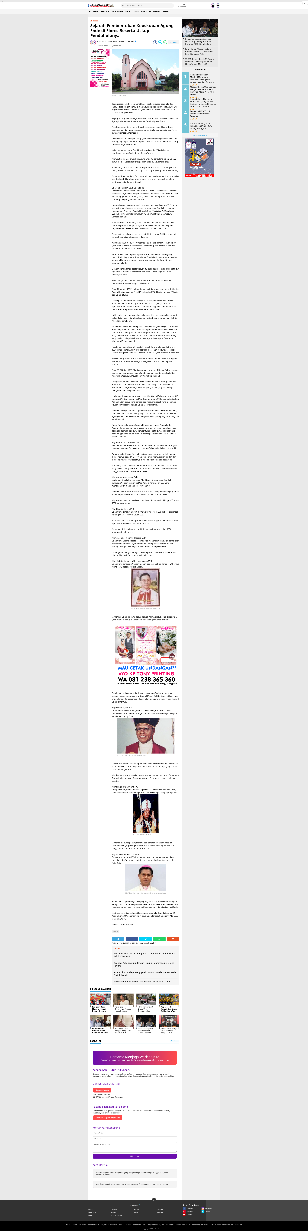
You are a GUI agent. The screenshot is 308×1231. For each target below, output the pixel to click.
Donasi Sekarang (102, 1090)
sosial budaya (117, 11)
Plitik (127, 11)
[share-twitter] (160, 42)
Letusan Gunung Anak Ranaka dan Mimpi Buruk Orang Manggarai (201, 126)
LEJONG (135, 11)
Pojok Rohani (154, 11)
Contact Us (76, 1224)
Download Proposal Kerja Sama (108, 1118)
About (68, 1224)
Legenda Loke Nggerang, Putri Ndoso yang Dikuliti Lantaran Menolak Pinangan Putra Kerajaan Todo (203, 103)
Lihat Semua (134, 1206)
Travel (113, 1213)
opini (90, 1216)
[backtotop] (154, 1200)
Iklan (84, 1224)
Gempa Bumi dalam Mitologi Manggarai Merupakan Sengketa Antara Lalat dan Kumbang (202, 79)
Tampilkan (174, 1041)
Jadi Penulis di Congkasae (98, 1224)
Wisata (144, 11)
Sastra (160, 1209)
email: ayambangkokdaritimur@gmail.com (203, 1224)
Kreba (95, 11)
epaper (160, 1213)
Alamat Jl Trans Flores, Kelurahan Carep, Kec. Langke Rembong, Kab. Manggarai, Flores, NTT (147, 1224)
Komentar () (174, 42)
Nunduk (166, 11)
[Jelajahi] (305, 3)
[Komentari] (173, 939)
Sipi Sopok (105, 11)
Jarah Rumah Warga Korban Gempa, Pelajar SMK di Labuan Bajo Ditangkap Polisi (199, 51)
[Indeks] (213, 5)
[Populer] (218, 5)
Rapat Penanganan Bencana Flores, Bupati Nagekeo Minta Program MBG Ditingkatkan (198, 41)
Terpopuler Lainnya (199, 135)
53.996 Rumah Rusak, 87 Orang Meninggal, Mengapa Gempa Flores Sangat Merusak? (199, 61)
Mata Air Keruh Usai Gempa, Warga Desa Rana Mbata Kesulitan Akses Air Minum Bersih (203, 91)
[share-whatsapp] (165, 42)
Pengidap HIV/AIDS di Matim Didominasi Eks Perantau (200, 114)
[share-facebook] (155, 42)
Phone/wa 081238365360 (232, 1224)
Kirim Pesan (134, 1156)
